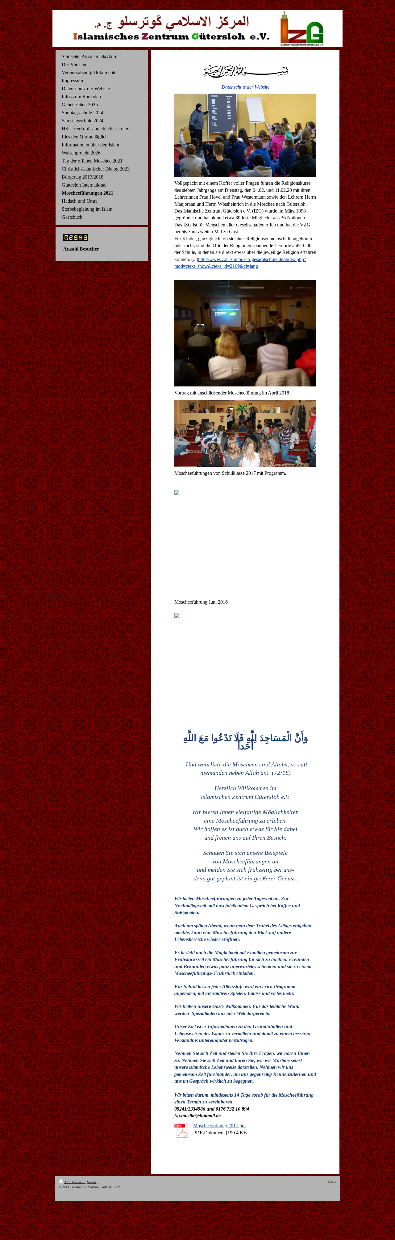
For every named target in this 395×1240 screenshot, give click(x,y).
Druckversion (74, 1182)
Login (332, 1181)
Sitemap (92, 1182)
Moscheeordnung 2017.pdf (219, 1125)
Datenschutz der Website (245, 87)
